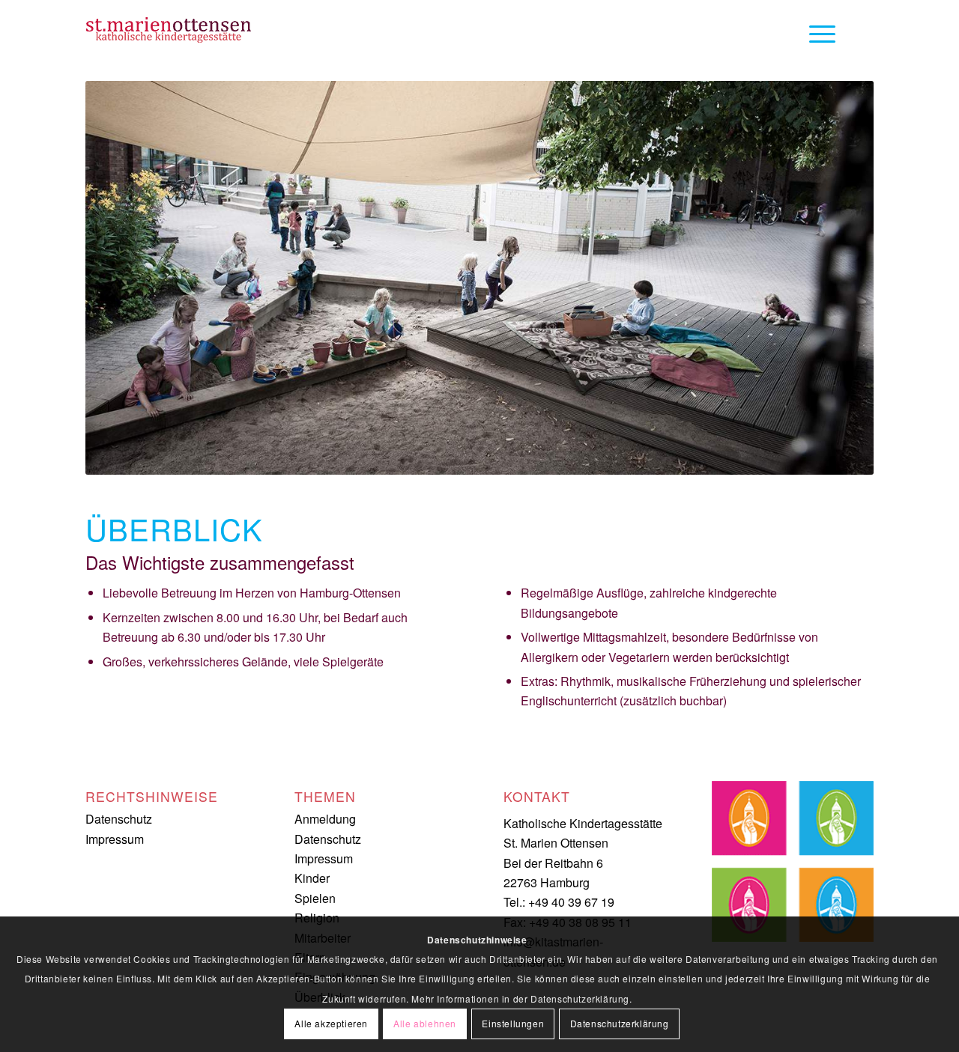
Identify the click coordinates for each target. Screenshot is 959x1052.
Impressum (114, 839)
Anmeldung (325, 818)
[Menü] (817, 33)
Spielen (315, 898)
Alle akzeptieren (331, 1023)
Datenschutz (118, 818)
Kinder (312, 878)
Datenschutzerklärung (619, 1023)
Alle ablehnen (424, 1023)
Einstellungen (513, 1023)
